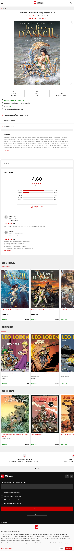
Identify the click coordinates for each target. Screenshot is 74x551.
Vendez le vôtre (9, 126)
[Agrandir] (71, 83)
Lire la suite (7, 250)
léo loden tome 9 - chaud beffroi (40, 374)
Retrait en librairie (9, 121)
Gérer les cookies (6, 548)
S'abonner (37, 509)
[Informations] (29, 103)
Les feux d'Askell (6, 267)
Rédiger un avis (38, 207)
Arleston (3, 331)
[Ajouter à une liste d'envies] (71, 22)
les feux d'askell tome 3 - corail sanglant (12, 310)
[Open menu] (2, 3)
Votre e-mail (6, 487)
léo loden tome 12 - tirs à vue (9, 374)
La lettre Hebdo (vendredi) (12, 493)
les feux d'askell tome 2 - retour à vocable (42, 310)
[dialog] (37, 537)
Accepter (68, 548)
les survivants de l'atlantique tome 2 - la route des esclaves (15, 435)
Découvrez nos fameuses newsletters (37, 515)
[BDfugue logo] (39, 2)
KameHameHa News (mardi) (12, 503)
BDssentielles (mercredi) (11, 500)
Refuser (61, 548)
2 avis (43, 18)
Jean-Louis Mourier (31, 16)
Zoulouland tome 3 (36, 434)
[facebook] (67, 476)
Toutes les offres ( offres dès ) (16, 115)
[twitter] (71, 476)
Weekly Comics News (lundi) (12, 496)
